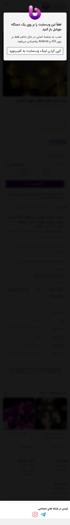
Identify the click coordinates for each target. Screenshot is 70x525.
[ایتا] (27, 515)
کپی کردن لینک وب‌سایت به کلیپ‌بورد (35, 51)
